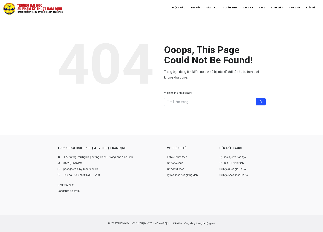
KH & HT (248, 7)
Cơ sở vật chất (175, 169)
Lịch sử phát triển (177, 157)
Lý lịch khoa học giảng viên (182, 174)
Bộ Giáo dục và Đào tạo (232, 157)
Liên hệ (311, 7)
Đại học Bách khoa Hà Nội (233, 174)
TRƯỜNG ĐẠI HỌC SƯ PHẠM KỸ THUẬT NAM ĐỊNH (143, 223)
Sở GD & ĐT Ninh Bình (231, 163)
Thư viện (295, 7)
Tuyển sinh (230, 7)
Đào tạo (212, 7)
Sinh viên (277, 7)
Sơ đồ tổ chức (175, 163)
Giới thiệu (178, 7)
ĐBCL (262, 7)
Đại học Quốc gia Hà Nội (232, 169)
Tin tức (196, 7)
